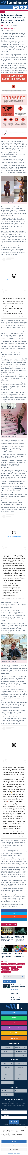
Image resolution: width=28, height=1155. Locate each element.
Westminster (20, 1079)
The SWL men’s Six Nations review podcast (18, 992)
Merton (21, 1071)
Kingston (20, 1067)
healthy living (5, 967)
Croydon (7, 1067)
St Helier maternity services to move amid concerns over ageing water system (7, 938)
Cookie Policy (10, 1153)
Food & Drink (14, 1033)
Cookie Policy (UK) (21, 1055)
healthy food (21, 964)
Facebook (14, 7)
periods (20, 967)
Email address (5, 1115)
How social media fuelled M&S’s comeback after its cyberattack (6, 956)
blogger (4, 964)
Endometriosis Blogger (16, 316)
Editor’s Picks (14, 1038)
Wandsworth (7, 1079)
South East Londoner (20, 1091)
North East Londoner (7, 1091)
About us (7, 1047)
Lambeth (7, 1071)
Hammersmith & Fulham (7, 1063)
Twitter (21, 7)
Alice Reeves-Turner (9, 28)
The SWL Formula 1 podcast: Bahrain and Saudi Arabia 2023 (18, 986)
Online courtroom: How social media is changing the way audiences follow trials (19, 939)
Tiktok (25, 7)
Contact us (7, 1055)
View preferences (14, 1149)
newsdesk (15, 25)
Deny (14, 1145)
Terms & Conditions (20, 1051)
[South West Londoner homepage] (14, 2)
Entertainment (14, 1028)
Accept (14, 1141)
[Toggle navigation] (2, 7)
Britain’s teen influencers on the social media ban (19, 955)
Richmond (7, 1075)
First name (4, 1109)
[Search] (23, 977)
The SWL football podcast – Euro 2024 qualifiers (18, 998)
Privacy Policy (17, 1153)
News (14, 1013)
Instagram (17, 7)
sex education (5, 969)
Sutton (20, 1075)
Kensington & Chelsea (20, 1063)
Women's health (6, 972)
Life (2, 12)
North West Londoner (7, 1095)
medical (13, 967)
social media (14, 969)
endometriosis (12, 964)
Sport (14, 1018)
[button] (26, 1127)
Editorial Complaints (20, 1047)
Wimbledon (7, 1083)
